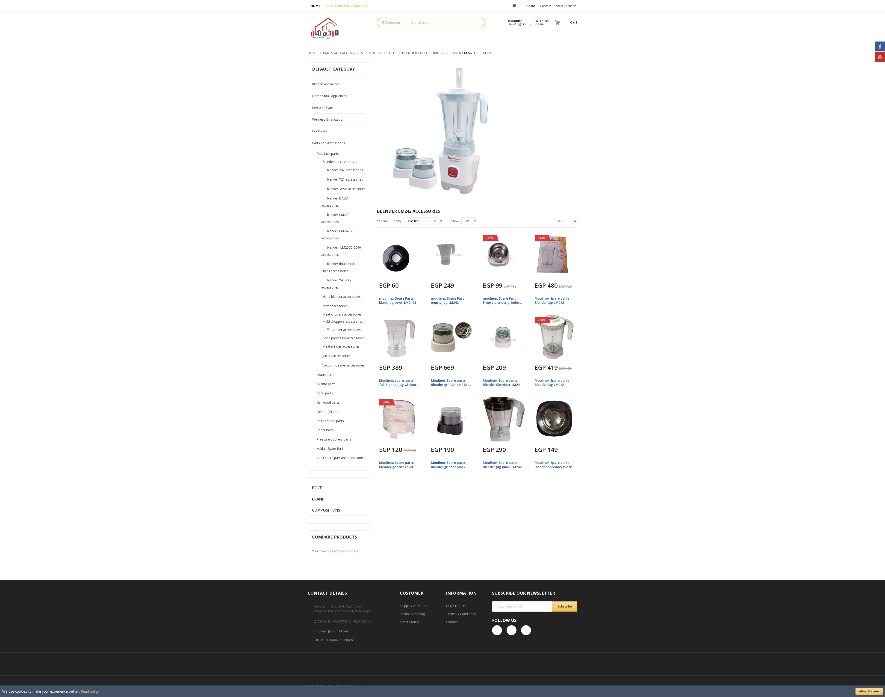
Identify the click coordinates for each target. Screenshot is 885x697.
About (531, 6)
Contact (545, 6)
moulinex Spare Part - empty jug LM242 (448, 300)
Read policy (90, 691)
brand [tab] (318, 499)
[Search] (478, 22)
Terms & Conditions (461, 614)
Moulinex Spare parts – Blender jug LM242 (553, 382)
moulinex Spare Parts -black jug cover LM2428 (397, 300)
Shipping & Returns (414, 606)
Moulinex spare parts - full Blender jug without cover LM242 (398, 384)
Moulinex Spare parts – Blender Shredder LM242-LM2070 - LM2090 (503, 384)
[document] (442, 691)
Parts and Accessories (343, 53)
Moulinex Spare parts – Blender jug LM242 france (553, 302)
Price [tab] (317, 488)
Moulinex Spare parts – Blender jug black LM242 (502, 464)
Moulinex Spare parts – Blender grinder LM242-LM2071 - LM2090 (449, 384)
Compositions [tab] (326, 510)
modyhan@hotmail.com (331, 631)
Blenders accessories (421, 53)
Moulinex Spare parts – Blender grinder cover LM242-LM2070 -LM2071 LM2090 (398, 468)
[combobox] (439, 22)
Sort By (397, 221)
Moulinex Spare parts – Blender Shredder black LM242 (553, 466)
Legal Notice (455, 606)
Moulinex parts (382, 53)
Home (312, 53)
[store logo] (339, 28)
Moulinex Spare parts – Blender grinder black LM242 (449, 466)
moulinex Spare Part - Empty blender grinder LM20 (501, 302)
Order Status (409, 622)
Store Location (566, 6)
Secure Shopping (412, 614)
